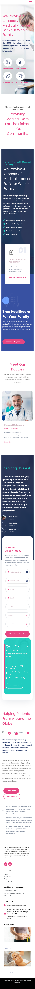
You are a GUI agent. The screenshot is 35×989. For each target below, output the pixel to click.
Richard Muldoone (14, 425)
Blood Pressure (22, 82)
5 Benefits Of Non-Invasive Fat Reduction (16, 945)
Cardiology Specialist (11, 428)
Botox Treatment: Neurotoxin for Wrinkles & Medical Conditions (16, 970)
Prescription (21, 69)
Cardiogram (8, 82)
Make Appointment (16, 634)
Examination (8, 69)
